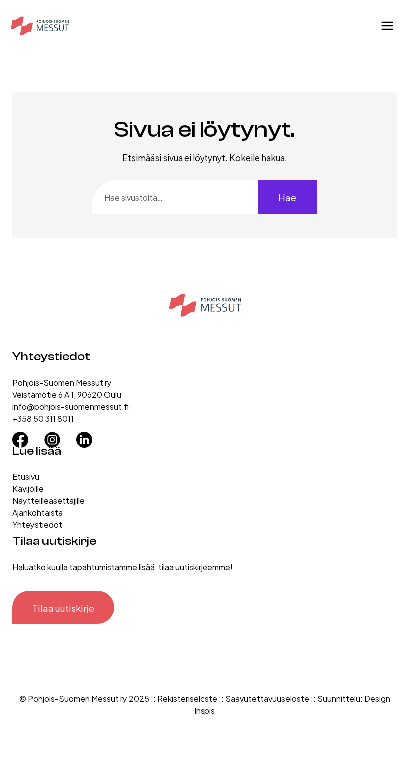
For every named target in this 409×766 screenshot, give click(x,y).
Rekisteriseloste (187, 698)
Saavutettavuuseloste (267, 698)
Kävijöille (28, 488)
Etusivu (25, 476)
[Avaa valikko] (387, 26)
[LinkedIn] (84, 436)
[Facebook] (20, 436)
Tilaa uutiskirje (63, 607)
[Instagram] (52, 436)
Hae (287, 197)
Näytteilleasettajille (48, 500)
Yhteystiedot (37, 524)
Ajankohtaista (37, 512)
